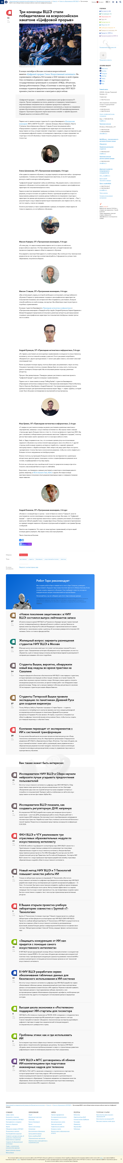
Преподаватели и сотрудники (13, 1122)
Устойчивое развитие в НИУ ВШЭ (15, 1119)
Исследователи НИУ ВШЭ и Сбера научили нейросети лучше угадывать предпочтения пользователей (47, 777)
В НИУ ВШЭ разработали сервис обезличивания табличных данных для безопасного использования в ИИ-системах (47, 975)
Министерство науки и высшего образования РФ (104, 1115)
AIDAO (50, 472)
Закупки (8, 1126)
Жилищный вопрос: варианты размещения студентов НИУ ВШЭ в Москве (46, 642)
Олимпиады (31, 1119)
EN (109, 2)
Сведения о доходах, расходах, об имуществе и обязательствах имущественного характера (15, 1137)
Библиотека (77, 1115)
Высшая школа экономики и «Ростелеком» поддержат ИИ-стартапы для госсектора (46, 1009)
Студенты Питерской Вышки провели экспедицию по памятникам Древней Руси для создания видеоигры (46, 699)
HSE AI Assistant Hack (40, 472)
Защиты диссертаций (56, 1124)
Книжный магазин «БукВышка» (81, 1119)
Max (103, 83)
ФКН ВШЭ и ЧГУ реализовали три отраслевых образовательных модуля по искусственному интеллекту (45, 838)
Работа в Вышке (10, 1152)
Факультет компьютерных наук (28, 567)
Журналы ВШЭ (77, 1126)
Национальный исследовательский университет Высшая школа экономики (25, 1105)
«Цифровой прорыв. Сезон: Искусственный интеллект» (50, 74)
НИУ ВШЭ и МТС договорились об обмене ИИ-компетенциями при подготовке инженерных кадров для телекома (47, 1063)
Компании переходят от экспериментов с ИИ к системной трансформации (46, 730)
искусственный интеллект (52, 559)
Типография (77, 1122)
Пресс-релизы (104, 193)
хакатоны (63, 559)
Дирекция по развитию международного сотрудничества (106, 171)
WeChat (104, 76)
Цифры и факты (10, 1115)
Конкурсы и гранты (56, 1129)
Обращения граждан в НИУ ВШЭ (14, 1129)
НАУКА (53, 1112)
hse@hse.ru (103, 121)
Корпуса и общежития (12, 1124)
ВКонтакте (105, 68)
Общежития (103, 144)
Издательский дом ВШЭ (80, 1117)
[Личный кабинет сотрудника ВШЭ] (116, 2)
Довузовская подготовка (35, 1117)
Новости (49, 1105)
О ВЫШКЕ (9, 1112)
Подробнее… (39, 603)
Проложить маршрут (105, 180)
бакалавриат (39, 559)
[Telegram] (23, 540)
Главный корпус (104, 89)
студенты (31, 559)
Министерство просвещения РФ (105, 1119)
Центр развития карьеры (35, 1133)
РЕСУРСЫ (77, 1112)
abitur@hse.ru (103, 133)
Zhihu (103, 81)
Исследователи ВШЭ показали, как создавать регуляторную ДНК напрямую (45, 806)
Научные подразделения (57, 1115)
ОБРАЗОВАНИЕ (33, 1112)
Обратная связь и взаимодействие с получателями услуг (38, 1141)
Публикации (77, 1129)
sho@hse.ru (103, 153)
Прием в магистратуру (34, 1126)
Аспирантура (32, 1129)
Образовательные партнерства (37, 1138)
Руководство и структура (12, 1117)
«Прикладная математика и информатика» (56, 308)
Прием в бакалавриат (34, 1122)
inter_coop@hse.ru (105, 175)
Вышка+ (31, 1124)
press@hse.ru (103, 190)
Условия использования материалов (106, 197)
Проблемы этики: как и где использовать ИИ (45, 1036)
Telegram (104, 73)
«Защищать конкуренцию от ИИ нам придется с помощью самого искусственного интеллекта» (42, 944)
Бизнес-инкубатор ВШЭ (35, 1136)
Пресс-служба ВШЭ (105, 183)
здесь (101, 1158)
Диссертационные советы (58, 1122)
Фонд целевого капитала (12, 1131)
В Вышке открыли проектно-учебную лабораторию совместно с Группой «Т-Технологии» (43, 908)
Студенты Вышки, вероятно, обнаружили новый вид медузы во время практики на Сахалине (45, 667)
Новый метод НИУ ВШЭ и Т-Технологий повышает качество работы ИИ (45, 872)
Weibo (103, 78)
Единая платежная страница (13, 1150)
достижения (23, 559)
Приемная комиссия (105, 124)
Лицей (30, 1115)
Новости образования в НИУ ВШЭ (62, 1105)
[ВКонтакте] (20, 540)
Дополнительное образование (37, 1131)
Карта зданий (103, 178)
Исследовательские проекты (59, 1117)
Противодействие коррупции (14, 1133)
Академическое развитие (57, 1126)
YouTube (104, 71)
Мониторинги (54, 1119)
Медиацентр (77, 1124)
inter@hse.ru (103, 163)
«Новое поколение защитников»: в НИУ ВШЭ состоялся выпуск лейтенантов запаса (47, 616)
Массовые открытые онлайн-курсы (105, 1121)
